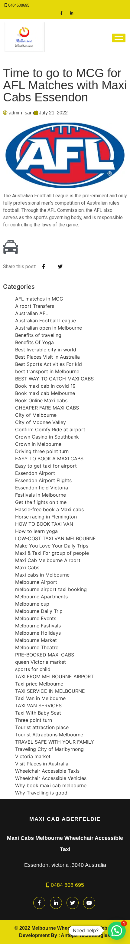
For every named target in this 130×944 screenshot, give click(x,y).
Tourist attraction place (42, 727)
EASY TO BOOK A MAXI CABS (49, 459)
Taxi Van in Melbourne (40, 698)
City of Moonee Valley (40, 422)
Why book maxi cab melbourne (50, 785)
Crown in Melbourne (38, 444)
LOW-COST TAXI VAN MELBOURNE (55, 538)
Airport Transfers (34, 306)
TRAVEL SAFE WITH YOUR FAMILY (54, 742)
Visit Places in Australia (41, 764)
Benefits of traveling (38, 335)
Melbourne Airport (36, 582)
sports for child (32, 669)
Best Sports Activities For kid (48, 364)
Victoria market (32, 756)
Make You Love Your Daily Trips (51, 546)
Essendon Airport (35, 473)
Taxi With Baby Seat (38, 713)
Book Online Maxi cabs (41, 400)
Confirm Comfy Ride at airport (50, 429)
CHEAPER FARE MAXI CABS (47, 408)
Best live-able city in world (45, 350)
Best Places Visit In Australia (47, 357)
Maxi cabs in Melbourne (42, 575)
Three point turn (33, 720)
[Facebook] (61, 13)
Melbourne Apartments (41, 597)
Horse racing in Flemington (46, 517)
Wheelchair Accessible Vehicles (50, 778)
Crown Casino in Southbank (47, 437)
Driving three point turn (42, 451)
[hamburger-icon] (118, 38)
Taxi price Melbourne (39, 684)
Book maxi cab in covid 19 (45, 386)
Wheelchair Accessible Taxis (47, 771)
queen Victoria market (40, 662)
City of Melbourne (36, 415)
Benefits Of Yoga (34, 342)
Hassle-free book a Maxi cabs (49, 509)
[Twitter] (73, 903)
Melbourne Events (35, 618)
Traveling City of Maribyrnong (49, 749)
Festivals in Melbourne (40, 495)
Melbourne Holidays (38, 633)
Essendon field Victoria (41, 488)
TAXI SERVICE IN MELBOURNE (50, 691)
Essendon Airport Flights (43, 480)
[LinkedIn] (71, 13)
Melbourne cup (32, 604)
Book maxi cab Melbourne (45, 393)
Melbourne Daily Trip (39, 611)
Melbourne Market (36, 640)
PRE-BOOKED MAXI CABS (44, 655)
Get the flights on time (41, 502)
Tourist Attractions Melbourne (49, 735)
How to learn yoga (36, 531)
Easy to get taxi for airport (46, 466)
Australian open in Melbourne (48, 328)
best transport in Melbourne (47, 371)
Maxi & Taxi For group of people (52, 553)
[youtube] (89, 903)
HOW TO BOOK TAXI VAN (44, 524)
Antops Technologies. (86, 935)
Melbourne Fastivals (38, 626)
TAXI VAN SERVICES (38, 705)
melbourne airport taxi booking (51, 589)
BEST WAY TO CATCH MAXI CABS (54, 379)
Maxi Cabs (27, 567)
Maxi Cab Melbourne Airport (47, 560)
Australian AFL (31, 313)
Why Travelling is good (41, 793)
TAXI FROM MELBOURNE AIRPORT (54, 676)
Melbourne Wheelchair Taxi (62, 928)
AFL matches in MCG (39, 299)
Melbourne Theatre (36, 647)
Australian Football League (45, 320)
